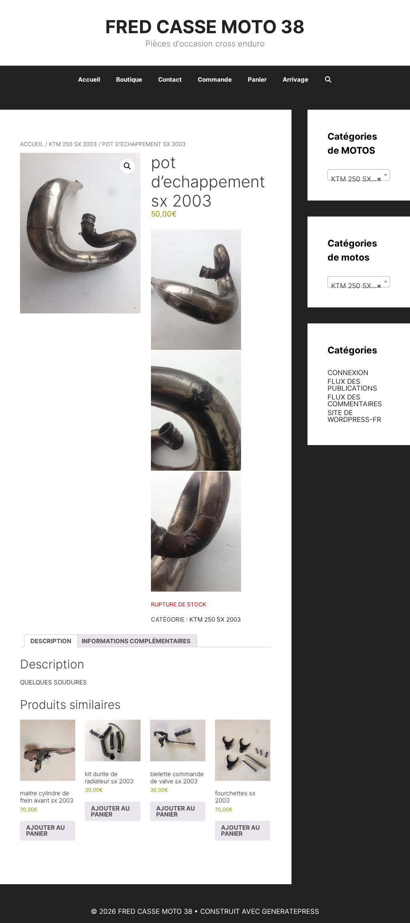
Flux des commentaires (355, 400)
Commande (215, 79)
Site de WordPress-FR (354, 416)
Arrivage (295, 79)
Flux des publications (352, 384)
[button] (127, 166)
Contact (170, 79)
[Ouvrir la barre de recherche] (328, 80)
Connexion (348, 373)
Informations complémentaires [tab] (136, 641)
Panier (257, 79)
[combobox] (359, 175)
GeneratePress (290, 911)
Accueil (89, 79)
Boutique (129, 79)
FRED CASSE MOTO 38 (205, 27)
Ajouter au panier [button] (45, 830)
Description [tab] (50, 641)
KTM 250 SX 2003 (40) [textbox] (360, 179)
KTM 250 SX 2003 (73, 144)
